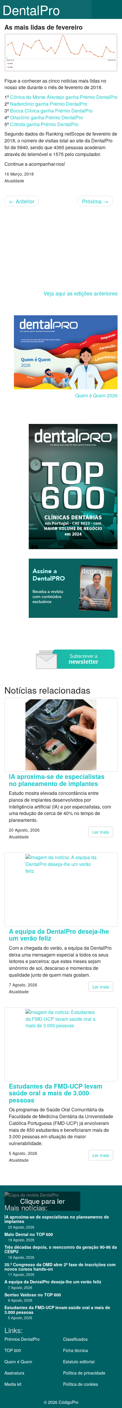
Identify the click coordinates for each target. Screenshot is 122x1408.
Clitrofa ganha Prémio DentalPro (44, 124)
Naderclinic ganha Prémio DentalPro (48, 103)
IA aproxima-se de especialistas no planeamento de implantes (57, 780)
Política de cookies (80, 1384)
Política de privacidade (84, 1373)
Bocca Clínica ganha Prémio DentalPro (51, 110)
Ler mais (100, 832)
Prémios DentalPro (22, 1339)
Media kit (12, 1384)
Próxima (95, 201)
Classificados (75, 1339)
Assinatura (14, 1373)
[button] (113, 9)
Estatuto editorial (78, 1361)
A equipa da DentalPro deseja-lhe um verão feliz (59, 935)
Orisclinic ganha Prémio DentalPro (46, 117)
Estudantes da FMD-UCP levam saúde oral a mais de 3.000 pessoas (55, 1093)
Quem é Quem (18, 1361)
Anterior (21, 201)
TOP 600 (12, 1350)
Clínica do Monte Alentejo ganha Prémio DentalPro (64, 97)
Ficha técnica (75, 1350)
